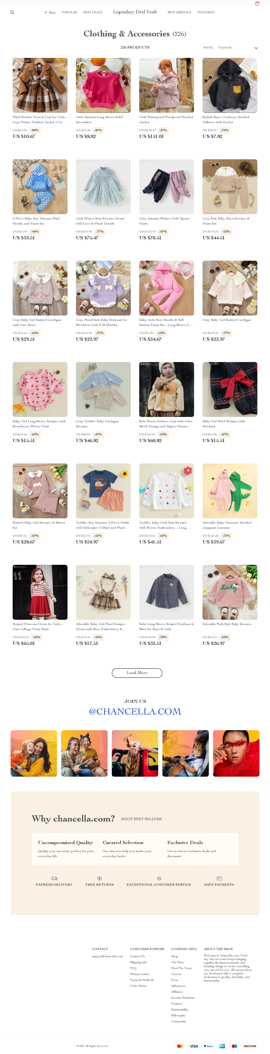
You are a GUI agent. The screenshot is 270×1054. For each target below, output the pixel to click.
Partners (176, 1003)
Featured (206, 12)
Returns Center (139, 974)
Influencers (178, 986)
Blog (174, 956)
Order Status (138, 986)
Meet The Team (181, 968)
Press (174, 980)
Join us (135, 701)
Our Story (177, 962)
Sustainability (179, 1009)
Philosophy (178, 1015)
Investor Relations (182, 998)
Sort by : (209, 47)
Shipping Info (138, 962)
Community (178, 1021)
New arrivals (179, 12)
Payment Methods (142, 980)
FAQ (133, 968)
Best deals (92, 12)
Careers (176, 974)
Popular (69, 12)
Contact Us (137, 956)
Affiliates (176, 992)
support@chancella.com (107, 956)
